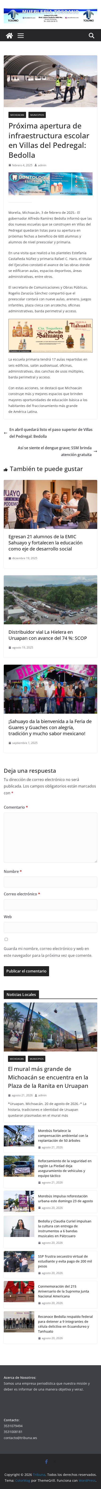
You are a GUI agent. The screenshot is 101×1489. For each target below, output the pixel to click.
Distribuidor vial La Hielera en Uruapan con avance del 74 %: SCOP (47, 635)
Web (8, 916)
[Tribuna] (9, 35)
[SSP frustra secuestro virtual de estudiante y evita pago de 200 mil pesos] (19, 1264)
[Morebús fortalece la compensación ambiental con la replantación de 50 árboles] (19, 1139)
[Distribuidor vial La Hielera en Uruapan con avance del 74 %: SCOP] (50, 578)
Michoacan (17, 115)
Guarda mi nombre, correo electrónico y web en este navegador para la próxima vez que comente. (48, 952)
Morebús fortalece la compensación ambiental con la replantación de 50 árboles (63, 1135)
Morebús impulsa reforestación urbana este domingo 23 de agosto (65, 1198)
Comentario (16, 807)
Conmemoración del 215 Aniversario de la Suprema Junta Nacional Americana (63, 1291)
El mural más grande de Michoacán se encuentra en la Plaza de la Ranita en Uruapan (48, 1077)
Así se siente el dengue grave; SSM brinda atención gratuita (55, 451)
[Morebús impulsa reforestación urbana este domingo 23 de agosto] (19, 1202)
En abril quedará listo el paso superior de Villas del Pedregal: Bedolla (51, 433)
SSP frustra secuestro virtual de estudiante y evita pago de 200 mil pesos (65, 1261)
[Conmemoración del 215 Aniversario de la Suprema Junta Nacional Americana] (19, 1294)
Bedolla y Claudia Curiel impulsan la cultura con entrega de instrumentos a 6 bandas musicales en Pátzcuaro (64, 1228)
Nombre (13, 871)
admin (42, 165)
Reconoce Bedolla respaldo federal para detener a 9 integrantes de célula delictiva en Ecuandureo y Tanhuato (65, 1324)
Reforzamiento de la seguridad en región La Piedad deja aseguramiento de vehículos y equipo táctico (65, 1168)
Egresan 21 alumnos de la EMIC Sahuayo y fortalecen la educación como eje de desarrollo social (45, 542)
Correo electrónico (22, 894)
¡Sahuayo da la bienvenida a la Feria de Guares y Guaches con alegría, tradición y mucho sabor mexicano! (50, 727)
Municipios (37, 115)
